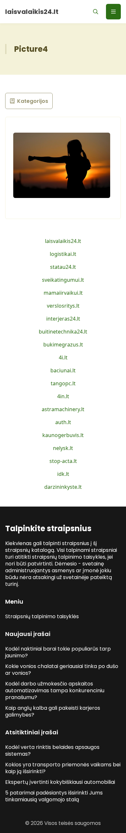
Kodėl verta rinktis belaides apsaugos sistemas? (52, 750)
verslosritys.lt (63, 305)
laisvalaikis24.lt (63, 241)
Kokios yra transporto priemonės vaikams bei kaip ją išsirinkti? (63, 768)
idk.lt (63, 473)
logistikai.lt (63, 254)
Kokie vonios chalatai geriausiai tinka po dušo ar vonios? (61, 670)
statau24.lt (63, 266)
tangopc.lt (63, 383)
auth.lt (63, 422)
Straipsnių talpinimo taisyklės (42, 616)
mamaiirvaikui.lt (63, 292)
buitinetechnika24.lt (63, 331)
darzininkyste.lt (63, 486)
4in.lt (63, 396)
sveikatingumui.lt (63, 279)
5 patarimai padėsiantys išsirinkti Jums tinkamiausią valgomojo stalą (54, 796)
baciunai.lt (63, 370)
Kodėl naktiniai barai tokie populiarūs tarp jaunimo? (58, 652)
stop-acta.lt (63, 461)
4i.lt (63, 357)
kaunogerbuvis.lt (63, 435)
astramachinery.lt (63, 409)
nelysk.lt (63, 448)
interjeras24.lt (63, 318)
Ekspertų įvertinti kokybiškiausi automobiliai (60, 782)
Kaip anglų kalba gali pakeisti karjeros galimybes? (52, 711)
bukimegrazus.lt (63, 344)
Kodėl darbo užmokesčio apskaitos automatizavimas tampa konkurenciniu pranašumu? (54, 690)
